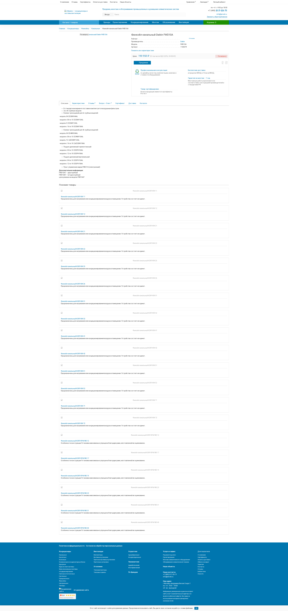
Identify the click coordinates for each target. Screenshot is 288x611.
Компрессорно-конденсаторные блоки (72, 562)
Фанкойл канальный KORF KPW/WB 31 (75, 511)
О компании (64, 2)
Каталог (70, 22)
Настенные (62, 576)
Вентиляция (184, 22)
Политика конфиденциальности (71, 546)
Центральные (63, 583)
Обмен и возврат (203, 562)
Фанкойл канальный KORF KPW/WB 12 (75, 441)
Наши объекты (125, 2)
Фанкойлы (85, 28)
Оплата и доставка (100, 2)
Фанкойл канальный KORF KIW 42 (73, 354)
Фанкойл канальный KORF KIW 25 (73, 266)
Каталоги (143, 103)
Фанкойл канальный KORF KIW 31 (73, 301)
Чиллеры (62, 585)
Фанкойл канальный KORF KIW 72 (73, 423)
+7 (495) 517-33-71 (170, 574)
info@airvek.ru (222, 14)
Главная (62, 28)
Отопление (98, 566)
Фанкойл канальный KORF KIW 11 (73, 197)
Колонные (62, 559)
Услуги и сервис (169, 551)
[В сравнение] (226, 62)
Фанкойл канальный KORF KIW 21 (73, 231)
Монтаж (155, 22)
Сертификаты (85, 2)
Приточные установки (101, 562)
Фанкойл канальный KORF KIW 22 (73, 249)
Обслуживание (169, 22)
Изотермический (134, 567)
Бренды (107, 22)
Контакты (113, 2)
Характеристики (78, 103)
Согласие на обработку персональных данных (104, 546)
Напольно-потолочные (67, 574)
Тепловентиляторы (100, 570)
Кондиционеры (73, 28)
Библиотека (202, 571)
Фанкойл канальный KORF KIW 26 (73, 284)
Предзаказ (143, 63)
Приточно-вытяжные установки (104, 559)
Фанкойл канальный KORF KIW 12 (73, 214)
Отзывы (75, 2)
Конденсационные (134, 557)
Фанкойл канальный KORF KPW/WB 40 (75, 528)
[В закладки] (223, 62)
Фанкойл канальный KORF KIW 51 (73, 371)
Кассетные (62, 557)
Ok (196, 608)
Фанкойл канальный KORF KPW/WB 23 (75, 493)
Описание (64, 103)
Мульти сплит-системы (66, 567)
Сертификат (120, 103)
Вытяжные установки (101, 557)
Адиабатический (133, 565)
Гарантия (201, 564)
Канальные (95, 28)
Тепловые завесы (100, 572)
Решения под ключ (169, 555)
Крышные (62, 564)
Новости (200, 574)
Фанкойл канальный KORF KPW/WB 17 (75, 458)
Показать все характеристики (142, 50)
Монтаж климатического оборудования (176, 559)
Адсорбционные (133, 555)
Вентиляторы (98, 555)
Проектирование (120, 22)
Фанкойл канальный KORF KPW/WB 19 (75, 476)
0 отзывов (192, 38)
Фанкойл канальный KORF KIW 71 (73, 406)
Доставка (132, 103)
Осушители (132, 551)
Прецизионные (64, 578)
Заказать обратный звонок (217, 17)
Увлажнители (133, 562)
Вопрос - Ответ (105, 103)
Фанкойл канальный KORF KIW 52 (73, 388)
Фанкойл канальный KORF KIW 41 (73, 336)
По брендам (133, 572)
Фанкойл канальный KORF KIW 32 (73, 319)
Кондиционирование (139, 22)
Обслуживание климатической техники (176, 562)
